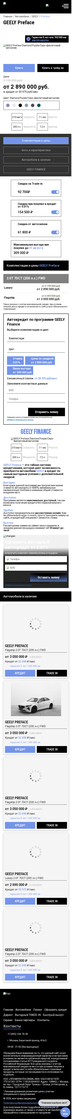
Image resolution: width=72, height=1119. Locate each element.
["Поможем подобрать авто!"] (65, 1112)
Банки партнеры (25, 1020)
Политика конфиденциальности (21, 1102)
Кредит (20, 673)
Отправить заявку (46, 412)
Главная (7, 16)
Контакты (43, 1020)
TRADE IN (52, 673)
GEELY (35, 16)
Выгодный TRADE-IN (28, 1015)
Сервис (8, 1020)
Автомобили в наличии (36, 159)
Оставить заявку (48, 577)
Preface (45, 16)
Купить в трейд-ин (53, 68)
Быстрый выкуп (53, 1015)
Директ (8, 1015)
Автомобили (22, 16)
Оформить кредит (55, 1009)
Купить (19, 68)
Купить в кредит (32, 287)
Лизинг (37, 1009)
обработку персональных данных (20, 420)
